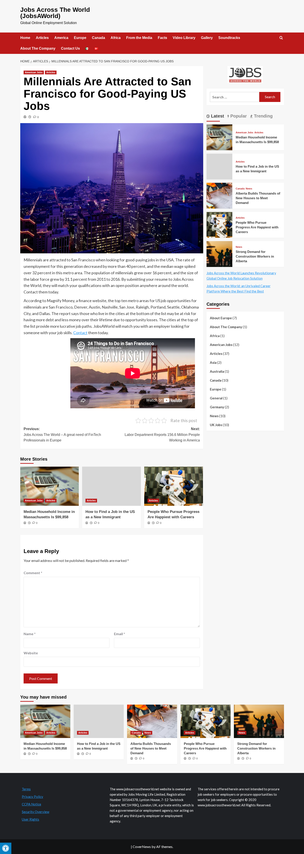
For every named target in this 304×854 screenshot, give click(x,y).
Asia (213, 362)
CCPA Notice (31, 804)
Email (119, 634)
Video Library (184, 38)
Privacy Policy (32, 797)
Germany (217, 407)
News (249, 188)
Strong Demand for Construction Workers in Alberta (255, 256)
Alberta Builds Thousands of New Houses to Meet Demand (258, 198)
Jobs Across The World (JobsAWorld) (55, 12)
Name (30, 634)
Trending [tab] (263, 116)
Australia (217, 371)
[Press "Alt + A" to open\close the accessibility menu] (5, 848)
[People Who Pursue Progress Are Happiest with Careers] (173, 486)
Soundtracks (229, 38)
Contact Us (70, 48)
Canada (98, 38)
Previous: (62, 434)
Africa (116, 38)
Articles (42, 38)
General (216, 398)
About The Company (37, 48)
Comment (33, 573)
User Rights (30, 819)
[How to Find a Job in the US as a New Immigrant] (111, 486)
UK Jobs (216, 425)
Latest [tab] (217, 116)
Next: (162, 434)
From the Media (139, 38)
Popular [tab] (238, 116)
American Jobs (34, 72)
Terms (26, 789)
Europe (80, 38)
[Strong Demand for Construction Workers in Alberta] (219, 253)
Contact (80, 332)
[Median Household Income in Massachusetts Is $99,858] (49, 486)
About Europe (221, 318)
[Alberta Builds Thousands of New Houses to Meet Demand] (219, 195)
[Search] (281, 38)
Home (25, 38)
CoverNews (142, 846)
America (61, 38)
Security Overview (35, 812)
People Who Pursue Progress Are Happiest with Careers (257, 227)
